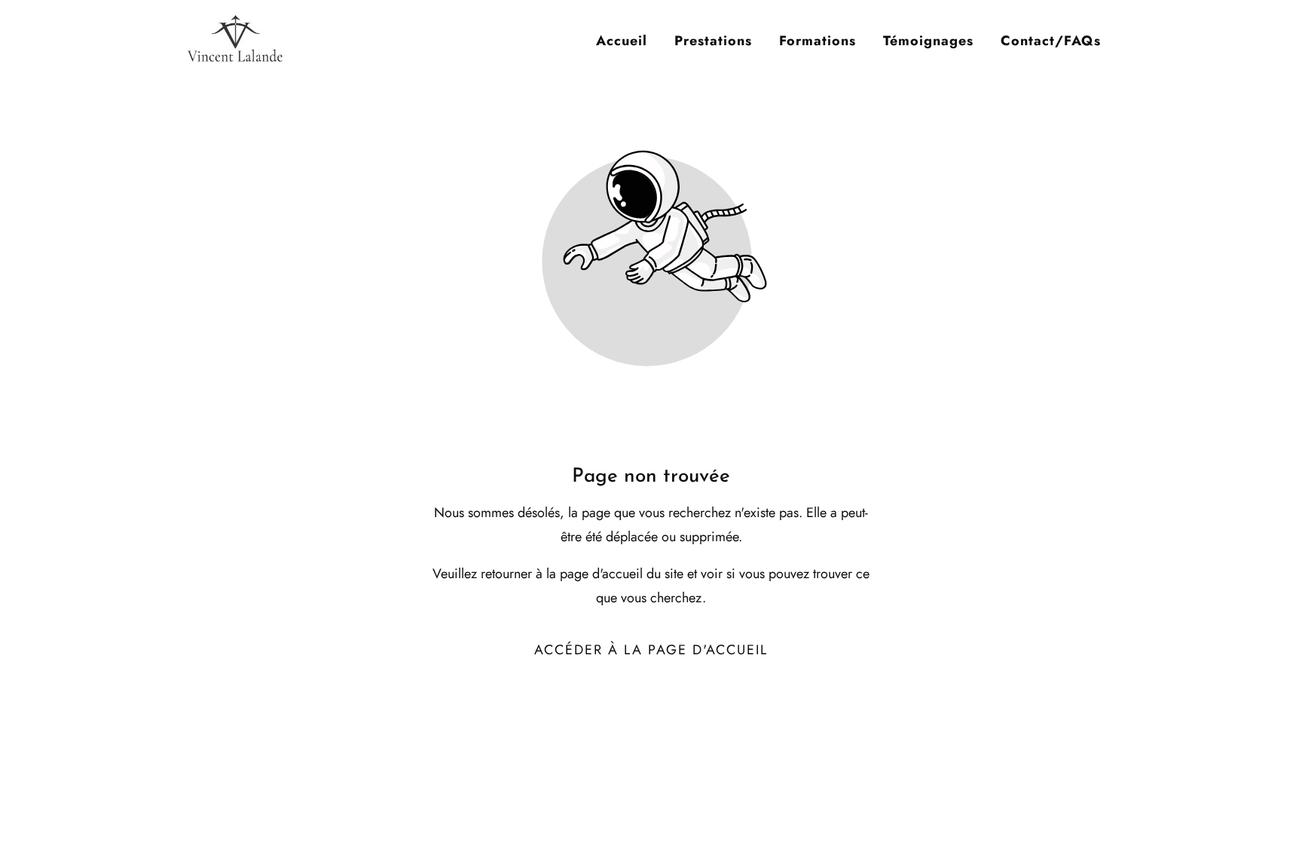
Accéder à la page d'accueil (651, 650)
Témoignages (928, 41)
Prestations (713, 41)
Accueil (621, 41)
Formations (817, 41)
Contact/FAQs (1051, 41)
